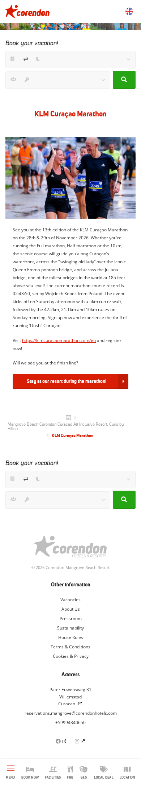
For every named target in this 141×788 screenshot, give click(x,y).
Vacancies (70, 600)
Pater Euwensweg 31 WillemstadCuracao (70, 696)
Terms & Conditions (70, 647)
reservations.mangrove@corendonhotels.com (71, 713)
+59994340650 (70, 722)
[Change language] (129, 11)
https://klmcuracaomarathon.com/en (59, 340)
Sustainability (70, 628)
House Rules (70, 637)
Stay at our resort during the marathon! (67, 381)
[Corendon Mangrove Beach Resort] (27, 11)
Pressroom (71, 618)
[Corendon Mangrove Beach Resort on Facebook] (61, 741)
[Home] (68, 417)
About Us (70, 609)
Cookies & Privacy (71, 656)
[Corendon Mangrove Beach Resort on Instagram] (80, 741)
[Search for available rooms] (124, 80)
